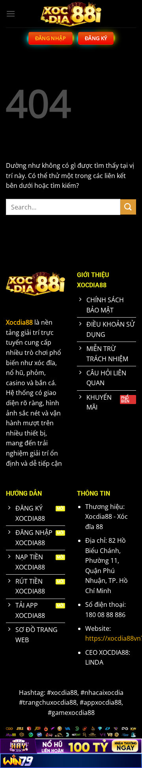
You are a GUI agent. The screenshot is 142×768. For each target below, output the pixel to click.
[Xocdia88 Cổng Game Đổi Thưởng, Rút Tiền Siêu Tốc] (71, 14)
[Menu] (10, 13)
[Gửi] (128, 207)
